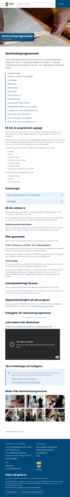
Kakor (38, 455)
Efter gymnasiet (13, 99)
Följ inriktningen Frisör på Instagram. (24, 379)
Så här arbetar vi (14, 95)
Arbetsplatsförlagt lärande (18, 103)
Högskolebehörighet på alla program (22, 107)
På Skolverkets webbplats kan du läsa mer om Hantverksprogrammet (28, 326)
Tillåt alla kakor (12, 492)
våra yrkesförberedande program (42, 306)
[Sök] (51, 4)
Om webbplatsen (41, 453)
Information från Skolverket (18, 114)
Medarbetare (9, 465)
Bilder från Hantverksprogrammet (21, 122)
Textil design (12, 88)
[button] (35, 195)
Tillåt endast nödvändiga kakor (32, 492)
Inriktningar (12, 80)
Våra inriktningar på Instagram (19, 118)
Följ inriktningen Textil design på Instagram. (26, 382)
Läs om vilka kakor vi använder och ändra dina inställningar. (23, 487)
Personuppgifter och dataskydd (46, 447)
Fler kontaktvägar (11, 458)
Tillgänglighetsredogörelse (45, 450)
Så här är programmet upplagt (20, 76)
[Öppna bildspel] (15, 401)
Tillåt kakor (12, 84)
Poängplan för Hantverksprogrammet (22, 110)
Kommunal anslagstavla (13, 468)
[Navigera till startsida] (9, 4)
